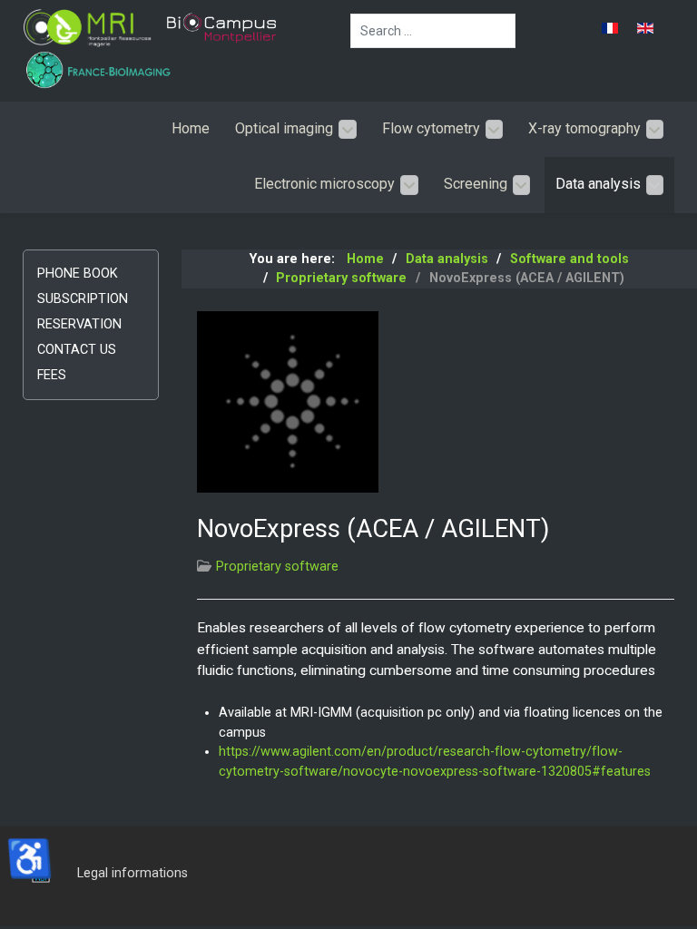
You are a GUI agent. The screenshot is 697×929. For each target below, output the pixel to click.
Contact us (76, 349)
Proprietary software (277, 566)
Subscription (82, 299)
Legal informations (132, 873)
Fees (51, 375)
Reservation (79, 324)
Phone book (77, 273)
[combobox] (432, 31)
